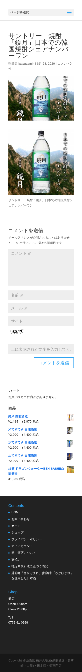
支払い (16, 559)
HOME (16, 512)
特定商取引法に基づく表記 (29, 566)
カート (16, 526)
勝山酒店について (23, 553)
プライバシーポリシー (26, 539)
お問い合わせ (20, 519)
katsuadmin (26, 63)
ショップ (17, 532)
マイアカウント (22, 546)
